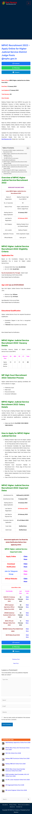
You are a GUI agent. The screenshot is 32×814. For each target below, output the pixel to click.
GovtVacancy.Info (7, 139)
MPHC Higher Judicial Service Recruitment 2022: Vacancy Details (15, 162)
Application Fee (9, 156)
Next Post (16, 663)
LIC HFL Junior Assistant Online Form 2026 (18, 779)
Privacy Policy (12, 804)
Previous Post (16, 659)
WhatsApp (17, 67)
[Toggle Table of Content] (27, 148)
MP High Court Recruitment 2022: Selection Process (16, 165)
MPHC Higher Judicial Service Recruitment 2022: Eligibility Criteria (15, 154)
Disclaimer (5, 804)
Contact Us (19, 807)
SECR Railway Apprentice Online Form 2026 (18, 742)
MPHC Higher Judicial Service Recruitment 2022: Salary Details (15, 167)
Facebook (16, 63)
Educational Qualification (9, 160)
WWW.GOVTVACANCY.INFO (16, 187)
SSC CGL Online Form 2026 (13, 753)
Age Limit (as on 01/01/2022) (12, 158)
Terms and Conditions (24, 804)
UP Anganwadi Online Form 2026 (15, 785)
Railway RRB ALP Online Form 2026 (15, 763)
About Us (12, 807)
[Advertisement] (16, 22)
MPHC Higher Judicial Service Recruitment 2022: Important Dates (15, 172)
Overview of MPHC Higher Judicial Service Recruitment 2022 (13, 151)
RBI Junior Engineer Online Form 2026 (16, 790)
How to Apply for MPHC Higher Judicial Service (14, 170)
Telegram (17, 72)
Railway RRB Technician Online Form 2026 (17, 758)
